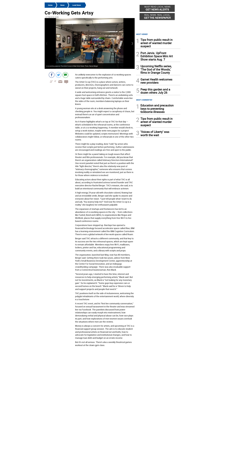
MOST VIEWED (142, 34)
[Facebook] (51, 75)
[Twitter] (58, 75)
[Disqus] (90, 377)
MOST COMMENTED (144, 100)
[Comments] (65, 75)
